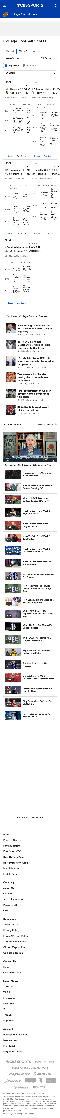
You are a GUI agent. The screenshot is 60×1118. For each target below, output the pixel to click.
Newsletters (10, 1040)
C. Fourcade (44, 192)
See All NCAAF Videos (30, 817)
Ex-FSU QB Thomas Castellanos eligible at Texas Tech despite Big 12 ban (33, 344)
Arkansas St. (40, 89)
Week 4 (10, 51)
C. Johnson (17, 267)
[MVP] (51, 1079)
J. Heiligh (17, 128)
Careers (7, 893)
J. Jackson (16, 219)
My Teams (9, 1045)
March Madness (12, 868)
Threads (7, 1014)
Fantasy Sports (11, 845)
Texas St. (41, 173)
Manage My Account (15, 1034)
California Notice (13, 952)
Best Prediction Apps (15, 862)
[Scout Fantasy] (21, 1087)
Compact (31, 65)
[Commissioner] (33, 1079)
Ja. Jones (42, 124)
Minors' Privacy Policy (15, 936)
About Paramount (13, 899)
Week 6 (36, 51)
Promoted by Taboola (44, 424)
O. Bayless (43, 136)
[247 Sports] (19, 1073)
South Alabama (15, 247)
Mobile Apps (10, 874)
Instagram (9, 998)
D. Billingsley (54, 125)
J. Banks (53, 213)
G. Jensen (54, 190)
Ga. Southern (14, 173)
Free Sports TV (12, 851)
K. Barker (54, 113)
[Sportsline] (42, 1073)
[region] (30, 447)
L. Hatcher (43, 112)
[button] (4, 5)
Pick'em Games (12, 840)
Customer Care (12, 972)
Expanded (13, 65)
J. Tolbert (16, 288)
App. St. (14, 93)
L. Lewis (15, 193)
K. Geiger (54, 138)
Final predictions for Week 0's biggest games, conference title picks (34, 393)
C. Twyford (54, 202)
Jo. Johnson (27, 276)
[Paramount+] (12, 1080)
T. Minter (16, 276)
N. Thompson (27, 219)
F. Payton (17, 108)
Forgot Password (13, 1051)
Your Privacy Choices (15, 941)
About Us (8, 888)
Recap (10, 156)
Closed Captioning (14, 947)
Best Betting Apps (13, 857)
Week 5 (23, 51)
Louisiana (15, 170)
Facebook (8, 1003)
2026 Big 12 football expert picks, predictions (33, 408)
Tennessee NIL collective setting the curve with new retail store (32, 377)
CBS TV (7, 910)
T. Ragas (15, 205)
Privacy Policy (11, 930)
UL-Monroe (16, 251)
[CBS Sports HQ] (44, 1061)
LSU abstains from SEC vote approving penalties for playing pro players (35, 361)
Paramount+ (10, 905)
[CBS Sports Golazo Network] (30, 1067)
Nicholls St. (40, 170)
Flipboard (9, 1020)
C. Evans (27, 267)
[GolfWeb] (39, 1087)
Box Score (21, 156)
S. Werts (27, 194)
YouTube (8, 986)
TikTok (7, 992)
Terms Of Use (11, 924)
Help (6, 967)
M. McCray (26, 287)
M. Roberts (43, 214)
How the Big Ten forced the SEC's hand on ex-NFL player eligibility (34, 328)
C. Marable (18, 118)
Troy (39, 93)
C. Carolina (13, 89)
